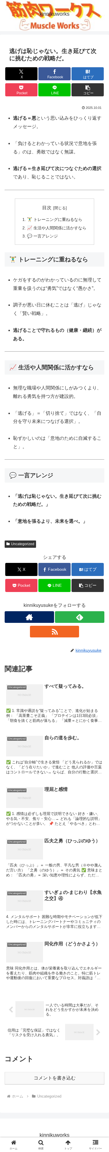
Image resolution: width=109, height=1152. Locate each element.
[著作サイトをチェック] (29, 617)
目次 (46, 207)
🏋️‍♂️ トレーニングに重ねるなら (54, 219)
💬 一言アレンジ (42, 236)
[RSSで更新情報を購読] (54, 631)
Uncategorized (22, 544)
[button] (88, 89)
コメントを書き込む (55, 1077)
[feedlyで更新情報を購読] (79, 617)
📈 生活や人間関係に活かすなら (56, 228)
